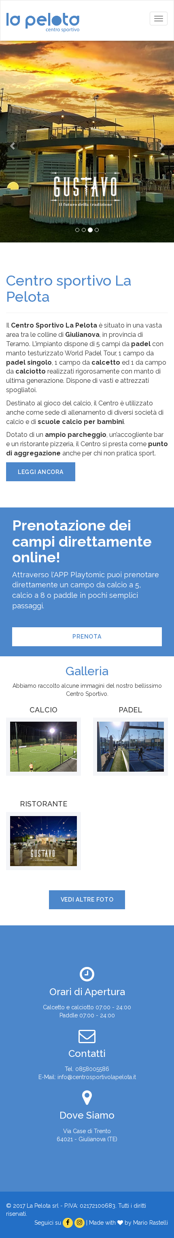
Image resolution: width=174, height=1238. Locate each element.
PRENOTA (86, 636)
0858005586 (92, 1069)
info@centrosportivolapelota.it (96, 1077)
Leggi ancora (41, 472)
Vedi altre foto (87, 899)
